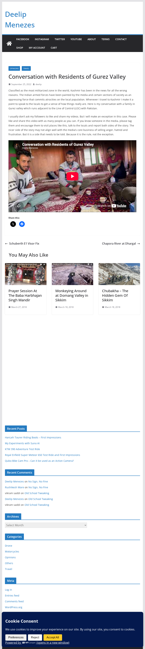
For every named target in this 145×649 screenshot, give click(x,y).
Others (9, 563)
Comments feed (14, 601)
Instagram (42, 39)
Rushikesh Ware (14, 487)
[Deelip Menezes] (9, 43)
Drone (8, 545)
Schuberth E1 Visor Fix (24, 243)
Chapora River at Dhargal (119, 243)
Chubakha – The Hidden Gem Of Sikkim (115, 295)
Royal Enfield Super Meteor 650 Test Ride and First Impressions (42, 455)
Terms (106, 39)
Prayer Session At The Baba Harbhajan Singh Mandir (25, 295)
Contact (121, 39)
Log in (8, 589)
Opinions (14, 68)
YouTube (76, 39)
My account (37, 47)
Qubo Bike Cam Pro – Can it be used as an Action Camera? (39, 460)
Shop (19, 47)
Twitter (60, 39)
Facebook (22, 39)
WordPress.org (13, 607)
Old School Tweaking (37, 493)
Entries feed (12, 595)
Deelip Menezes (14, 481)
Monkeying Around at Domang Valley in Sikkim (71, 295)
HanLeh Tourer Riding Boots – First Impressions (33, 437)
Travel (26, 68)
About (92, 39)
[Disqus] (72, 364)
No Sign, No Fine (38, 481)
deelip (39, 84)
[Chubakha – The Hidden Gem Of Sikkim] (119, 266)
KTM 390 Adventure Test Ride (22, 449)
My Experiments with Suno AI (22, 443)
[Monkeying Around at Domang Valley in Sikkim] (72, 266)
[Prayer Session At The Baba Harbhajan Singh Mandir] (25, 266)
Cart (54, 47)
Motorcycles (12, 551)
